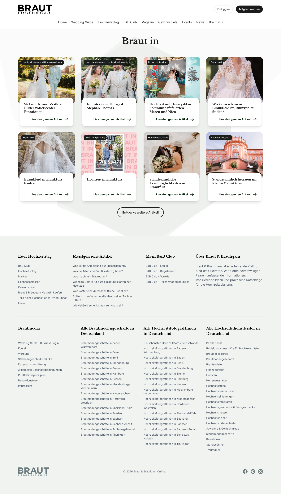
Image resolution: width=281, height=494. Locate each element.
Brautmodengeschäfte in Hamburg (102, 373)
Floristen (211, 375)
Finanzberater (215, 370)
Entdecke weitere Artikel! (140, 212)
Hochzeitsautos (216, 386)
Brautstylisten (214, 364)
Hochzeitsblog (108, 22)
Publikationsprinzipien (31, 375)
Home (62, 22)
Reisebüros (213, 439)
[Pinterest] (253, 471)
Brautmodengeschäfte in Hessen (101, 379)
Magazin (147, 22)
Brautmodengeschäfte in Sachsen (102, 418)
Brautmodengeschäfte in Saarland (102, 413)
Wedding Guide (82, 22)
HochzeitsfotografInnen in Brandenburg (168, 368)
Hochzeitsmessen (29, 282)
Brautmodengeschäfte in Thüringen (103, 434)
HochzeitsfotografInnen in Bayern (164, 357)
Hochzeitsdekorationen (220, 391)
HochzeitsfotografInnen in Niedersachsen (169, 399)
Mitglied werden (249, 9)
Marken (23, 276)
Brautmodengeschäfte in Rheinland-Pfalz (106, 408)
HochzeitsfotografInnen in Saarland (166, 418)
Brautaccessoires (217, 353)
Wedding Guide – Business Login (38, 343)
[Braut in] (35, 9)
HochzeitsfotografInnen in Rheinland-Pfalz (170, 413)
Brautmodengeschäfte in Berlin (100, 357)
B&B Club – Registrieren (160, 271)
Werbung (23, 353)
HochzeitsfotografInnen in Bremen (165, 373)
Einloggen (223, 9)
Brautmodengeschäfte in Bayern (101, 352)
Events (187, 22)
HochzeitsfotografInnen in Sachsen (165, 424)
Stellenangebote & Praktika (35, 359)
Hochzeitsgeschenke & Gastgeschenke (230, 407)
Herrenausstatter (216, 380)
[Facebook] (245, 471)
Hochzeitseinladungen (220, 396)
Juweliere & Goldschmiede (222, 428)
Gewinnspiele (167, 22)
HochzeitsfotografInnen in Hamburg (166, 379)
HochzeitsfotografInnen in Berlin (164, 363)
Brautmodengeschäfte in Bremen (101, 368)
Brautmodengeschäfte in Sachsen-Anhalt (106, 424)
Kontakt (23, 348)
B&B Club (130, 22)
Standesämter (215, 444)
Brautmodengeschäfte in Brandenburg (105, 363)
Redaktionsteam (28, 380)
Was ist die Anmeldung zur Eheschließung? (99, 266)
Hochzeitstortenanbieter (221, 423)
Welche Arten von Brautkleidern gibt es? (98, 271)
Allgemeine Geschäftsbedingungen (40, 370)
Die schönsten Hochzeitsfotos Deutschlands (171, 343)
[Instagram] (260, 471)
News (200, 22)
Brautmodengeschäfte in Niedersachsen (106, 393)
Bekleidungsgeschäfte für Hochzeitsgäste (232, 348)
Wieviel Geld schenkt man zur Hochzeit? (98, 305)
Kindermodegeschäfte (220, 434)
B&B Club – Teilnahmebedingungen (167, 282)
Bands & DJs (214, 343)
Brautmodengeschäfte (220, 359)
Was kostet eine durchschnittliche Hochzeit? (100, 291)
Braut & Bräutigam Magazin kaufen (40, 292)
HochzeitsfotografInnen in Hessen (165, 384)
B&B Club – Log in (157, 266)
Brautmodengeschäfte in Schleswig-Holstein (108, 429)
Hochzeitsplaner (216, 418)
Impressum (25, 386)
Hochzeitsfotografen (219, 402)
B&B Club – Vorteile (157, 276)
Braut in (214, 22)
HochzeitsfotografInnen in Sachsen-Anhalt (170, 429)
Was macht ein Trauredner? (90, 276)
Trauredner (213, 450)
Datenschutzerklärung (32, 364)
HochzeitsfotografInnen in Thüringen (166, 444)
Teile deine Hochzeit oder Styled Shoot (42, 298)
